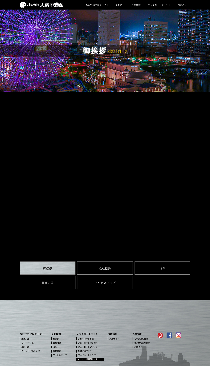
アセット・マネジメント (32, 351)
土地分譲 (25, 347)
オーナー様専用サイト (88, 359)
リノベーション (28, 343)
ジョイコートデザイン (88, 347)
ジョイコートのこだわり (89, 343)
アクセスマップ (105, 282)
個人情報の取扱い (142, 343)
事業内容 (47, 282)
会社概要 (105, 268)
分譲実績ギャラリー (87, 351)
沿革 (162, 268)
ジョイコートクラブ (87, 355)
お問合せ (138, 347)
